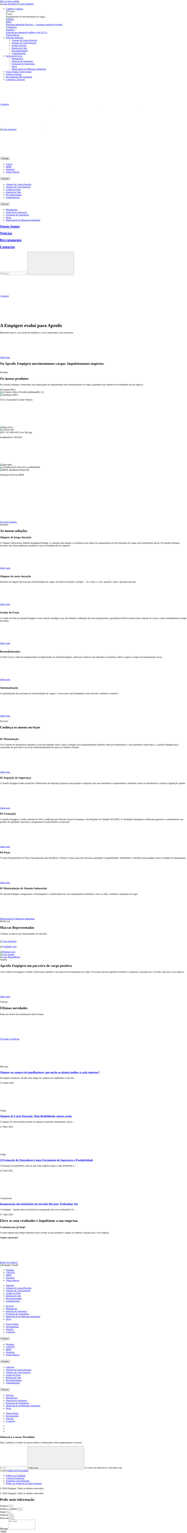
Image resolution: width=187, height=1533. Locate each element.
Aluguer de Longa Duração (24, 40)
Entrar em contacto (9, 1262)
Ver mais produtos (8, 522)
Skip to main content (9, 1)
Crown (9, 164)
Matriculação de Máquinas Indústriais (29, 69)
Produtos (10, 1270)
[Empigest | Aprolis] (17, 4)
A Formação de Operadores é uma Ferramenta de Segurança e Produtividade (46, 1160)
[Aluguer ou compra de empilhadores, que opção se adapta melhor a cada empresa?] (22, 1064)
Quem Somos (10, 226)
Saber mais (5, 568)
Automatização (19, 53)
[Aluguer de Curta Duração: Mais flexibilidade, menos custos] (22, 1108)
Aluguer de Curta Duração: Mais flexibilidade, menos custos (36, 1116)
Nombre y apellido (9, 1509)
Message (4, 1528)
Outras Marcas (12, 172)
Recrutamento (10, 240)
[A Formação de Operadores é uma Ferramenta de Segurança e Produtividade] (22, 1152)
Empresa (4, 1506)
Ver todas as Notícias (10, 1039)
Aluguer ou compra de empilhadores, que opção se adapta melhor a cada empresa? (50, 1072)
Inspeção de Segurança (22, 61)
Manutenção (17, 58)
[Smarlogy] (22, 424)
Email (3, 1512)
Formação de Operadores (23, 64)
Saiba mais (5, 357)
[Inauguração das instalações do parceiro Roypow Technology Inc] (22, 1195)
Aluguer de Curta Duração (24, 43)
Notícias (6, 233)
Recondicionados (20, 50)
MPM (8, 166)
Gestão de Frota (19, 45)
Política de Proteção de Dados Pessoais (24, 1483)
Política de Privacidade (17, 1470)
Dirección (5, 1518)
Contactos (7, 247)
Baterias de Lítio (19, 48)
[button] (14, 9)
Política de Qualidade (16, 1475)
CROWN (10, 1272)
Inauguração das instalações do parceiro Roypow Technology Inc (39, 1203)
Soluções (5, 179)
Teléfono (4, 1515)
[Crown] (22, 462)
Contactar (4, 104)
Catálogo (5, 158)
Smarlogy (10, 169)
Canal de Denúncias (15, 1478)
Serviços (5, 204)
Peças (14, 66)
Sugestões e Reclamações (17, 1481)
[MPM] (22, 499)
